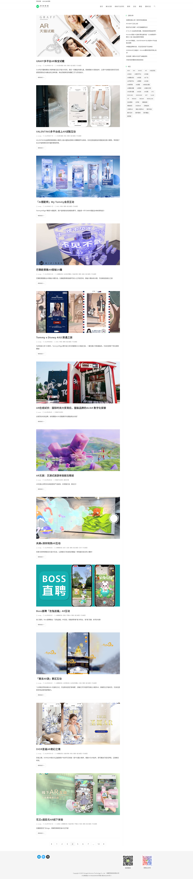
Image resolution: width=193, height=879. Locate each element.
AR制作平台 (138, 74)
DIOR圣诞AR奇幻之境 (48, 749)
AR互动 (129, 74)
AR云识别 (152, 70)
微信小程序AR (140, 109)
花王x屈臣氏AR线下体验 (49, 819)
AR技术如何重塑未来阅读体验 (134, 60)
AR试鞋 (146, 92)
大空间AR (138, 106)
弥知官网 (38, 1)
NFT (146, 95)
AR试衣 (139, 92)
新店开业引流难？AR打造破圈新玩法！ (137, 27)
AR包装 (146, 74)
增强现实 (129, 106)
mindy (39, 65)
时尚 (65, 65)
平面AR (68, 615)
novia (39, 412)
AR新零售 (130, 85)
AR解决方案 (147, 88)
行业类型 (78, 65)
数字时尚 (149, 109)
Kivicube (130, 95)
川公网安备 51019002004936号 (90, 875)
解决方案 (66, 480)
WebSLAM (150, 99)
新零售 (129, 116)
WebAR (142, 99)
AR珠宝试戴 (146, 85)
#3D (128, 70)
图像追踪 (144, 102)
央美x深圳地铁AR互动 (48, 543)
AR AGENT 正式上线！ (132, 23)
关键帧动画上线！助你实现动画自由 (136, 20)
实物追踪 (146, 106)
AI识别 (58, 824)
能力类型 (73, 65)
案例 (68, 65)
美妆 (83, 274)
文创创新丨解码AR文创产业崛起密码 (136, 56)
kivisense (139, 95)
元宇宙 (137, 102)
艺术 (80, 548)
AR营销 (139, 88)
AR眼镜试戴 (130, 88)
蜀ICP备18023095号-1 (105, 875)
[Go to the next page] (104, 844)
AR (146, 70)
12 (99, 844)
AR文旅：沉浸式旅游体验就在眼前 (55, 475)
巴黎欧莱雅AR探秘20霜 (49, 269)
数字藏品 (146, 113)
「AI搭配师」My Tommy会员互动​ (55, 202)
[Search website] (154, 6)
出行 (64, 548)
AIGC (57, 206)
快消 (81, 824)
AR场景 (139, 77)
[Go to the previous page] (52, 844)
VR (128, 99)
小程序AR (130, 109)
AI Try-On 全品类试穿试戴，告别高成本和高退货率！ (141, 31)
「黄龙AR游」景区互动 (49, 678)
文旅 (68, 548)
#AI (134, 70)
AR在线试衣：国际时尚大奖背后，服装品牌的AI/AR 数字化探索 (71, 407)
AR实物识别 (66, 683)
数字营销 (138, 113)
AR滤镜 (138, 85)
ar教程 (139, 81)
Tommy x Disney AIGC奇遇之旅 (54, 337)
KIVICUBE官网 (46, 1)
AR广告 (146, 77)
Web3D (134, 99)
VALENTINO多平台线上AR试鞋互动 (56, 131)
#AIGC (140, 70)
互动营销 (129, 102)
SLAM (152, 95)
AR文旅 (146, 81)
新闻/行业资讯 (59, 412)
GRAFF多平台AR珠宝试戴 (50, 61)
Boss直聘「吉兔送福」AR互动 (53, 611)
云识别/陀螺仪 (67, 274)
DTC (152, 92)
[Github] (48, 857)
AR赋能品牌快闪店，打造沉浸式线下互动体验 (139, 46)
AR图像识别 (59, 274)
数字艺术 (129, 113)
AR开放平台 (130, 81)
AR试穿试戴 (59, 65)
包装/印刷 (75, 274)
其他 (64, 615)
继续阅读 (40, 77)
